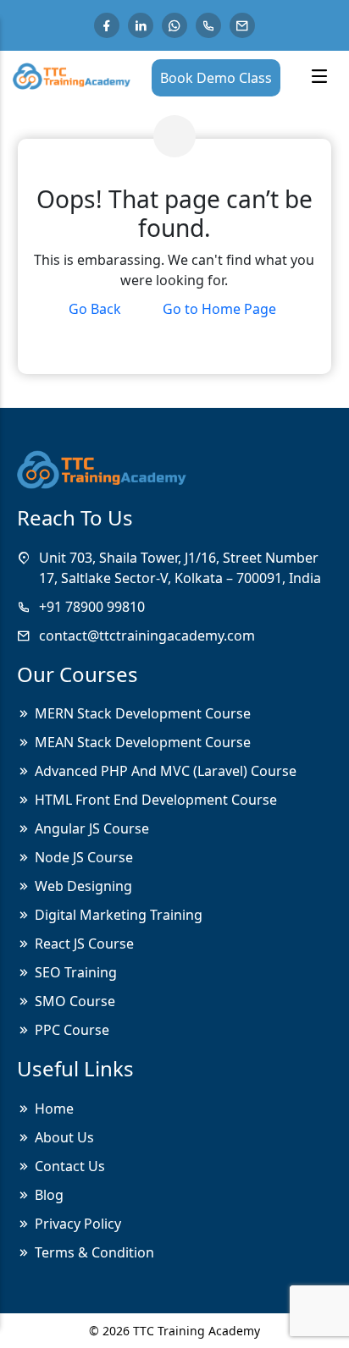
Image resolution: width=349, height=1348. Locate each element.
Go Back (95, 309)
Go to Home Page (219, 309)
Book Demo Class (216, 78)
